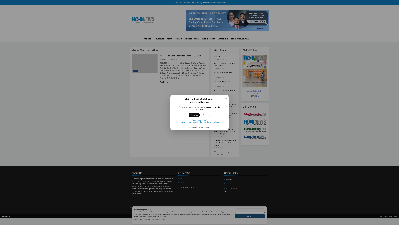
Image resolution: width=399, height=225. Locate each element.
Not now (205, 115)
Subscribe (194, 115)
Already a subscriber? (199, 121)
